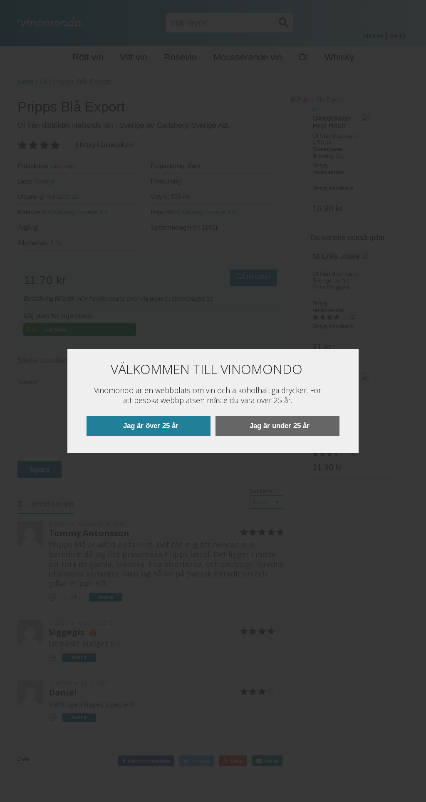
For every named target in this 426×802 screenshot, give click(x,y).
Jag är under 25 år (280, 426)
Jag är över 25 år (150, 426)
